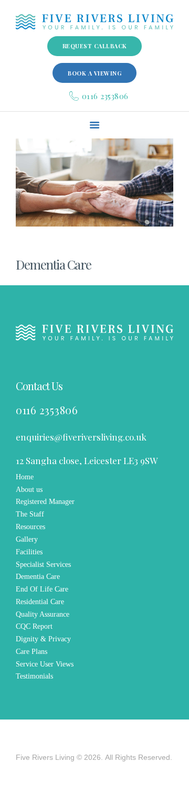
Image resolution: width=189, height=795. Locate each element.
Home (25, 477)
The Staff (30, 514)
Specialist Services (43, 564)
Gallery (27, 539)
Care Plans (31, 652)
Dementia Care (38, 577)
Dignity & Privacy (43, 639)
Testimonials (34, 676)
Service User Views (45, 664)
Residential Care (40, 602)
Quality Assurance (42, 614)
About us (29, 489)
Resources (30, 527)
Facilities (29, 552)
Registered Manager (45, 502)
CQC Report (34, 626)
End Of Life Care (42, 589)
